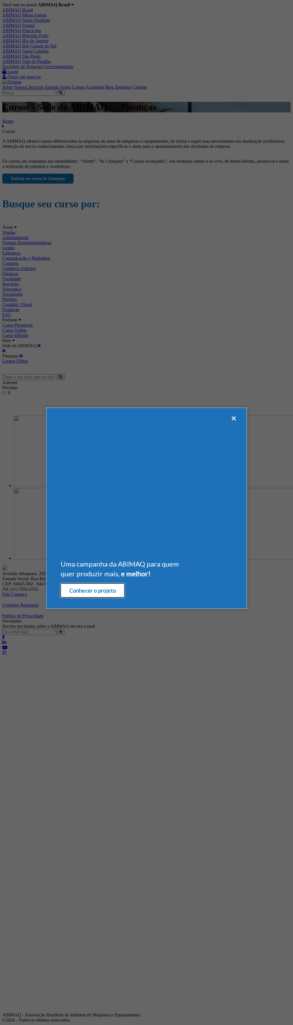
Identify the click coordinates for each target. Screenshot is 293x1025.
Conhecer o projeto (92, 590)
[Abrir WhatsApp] (278, 1010)
